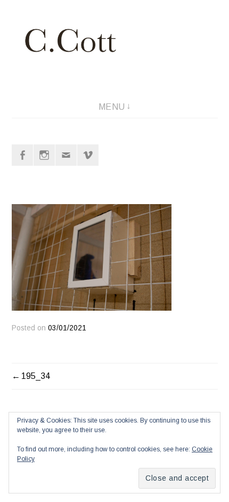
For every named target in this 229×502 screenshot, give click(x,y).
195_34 (35, 375)
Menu (112, 106)
